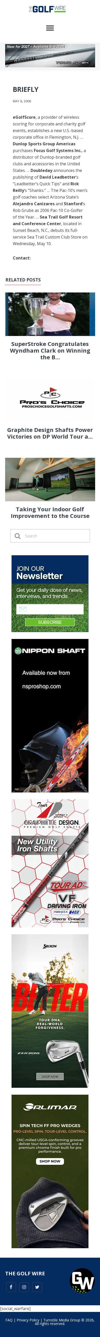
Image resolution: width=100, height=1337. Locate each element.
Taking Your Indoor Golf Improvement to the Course (50, 512)
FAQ (9, 1320)
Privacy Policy (28, 1320)
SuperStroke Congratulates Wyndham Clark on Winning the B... (50, 350)
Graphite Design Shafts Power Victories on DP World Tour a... (50, 433)
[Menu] (50, 28)
